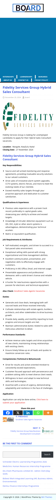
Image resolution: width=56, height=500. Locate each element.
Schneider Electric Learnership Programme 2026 (25, 461)
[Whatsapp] (38, 412)
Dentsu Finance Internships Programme (21, 486)
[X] (18, 412)
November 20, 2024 (13, 97)
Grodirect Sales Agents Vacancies (29, 291)
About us (8, 80)
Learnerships (26, 77)
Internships (8, 77)
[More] (48, 412)
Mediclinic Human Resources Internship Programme (26, 466)
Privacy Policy (41, 80)
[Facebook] (8, 412)
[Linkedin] (28, 412)
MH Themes (46, 497)
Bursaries (42, 77)
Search (47, 454)
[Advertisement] (28, 46)
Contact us (23, 80)
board (27, 97)
